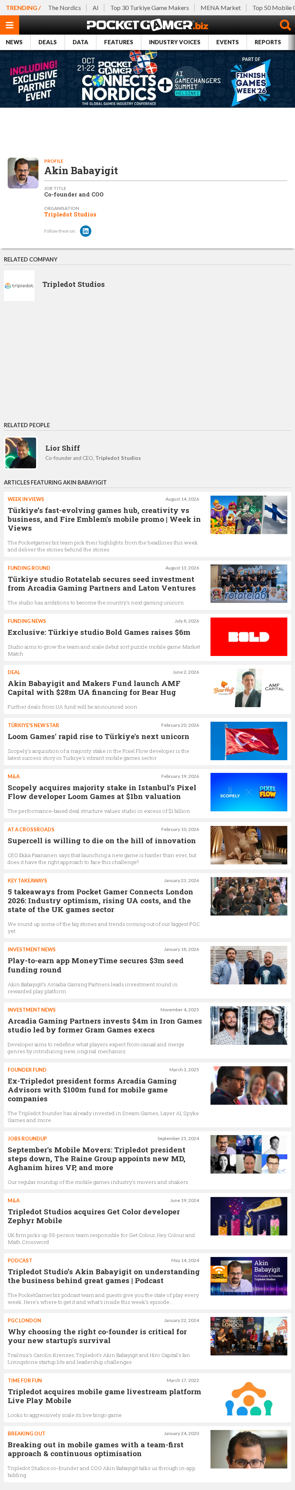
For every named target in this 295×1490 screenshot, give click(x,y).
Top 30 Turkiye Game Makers (149, 7)
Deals (47, 42)
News (14, 42)
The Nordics (64, 7)
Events (227, 42)
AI (96, 7)
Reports (268, 42)
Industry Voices (175, 42)
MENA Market (221, 7)
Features (118, 42)
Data (80, 42)
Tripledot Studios (70, 214)
